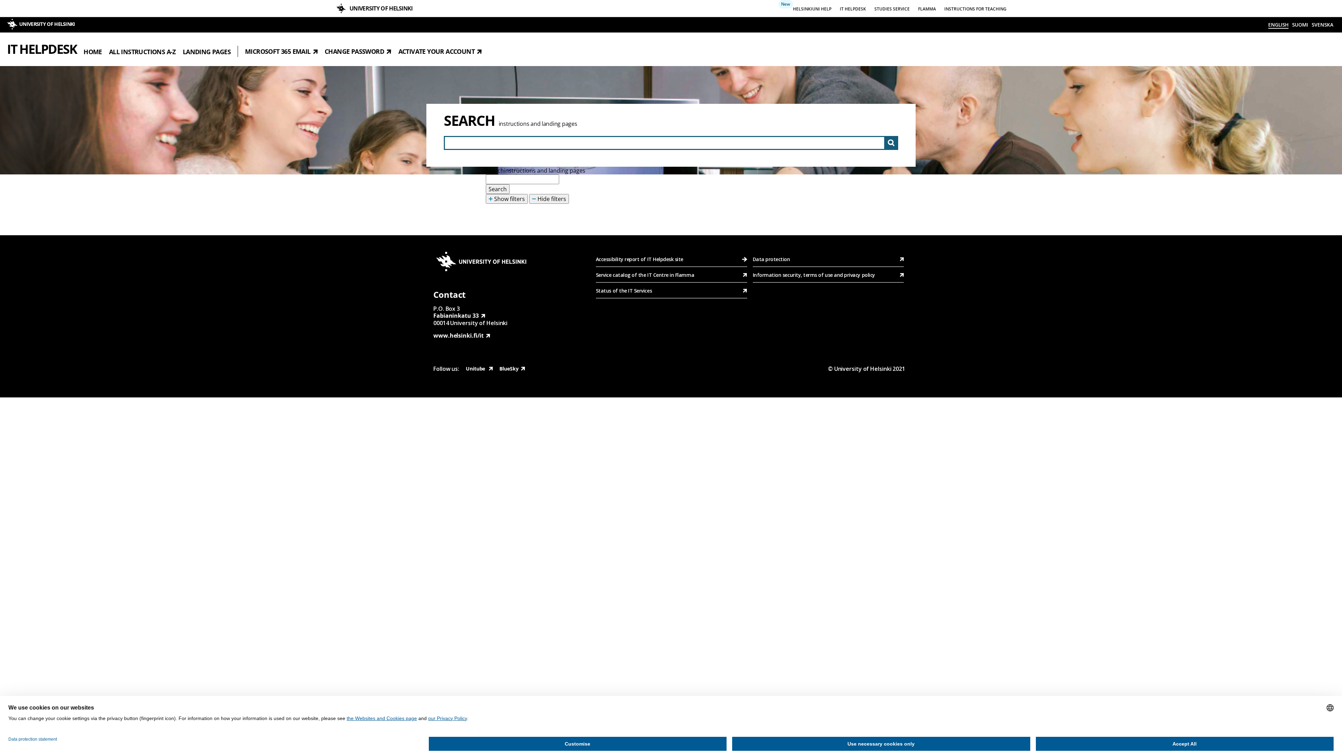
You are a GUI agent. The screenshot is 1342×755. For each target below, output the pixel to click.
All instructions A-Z (142, 51)
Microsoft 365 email (278, 51)
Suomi (1300, 24)
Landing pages (207, 51)
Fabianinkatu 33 (456, 315)
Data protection (771, 259)
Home (93, 51)
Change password (354, 51)
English (1278, 24)
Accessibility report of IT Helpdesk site (639, 259)
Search (469, 120)
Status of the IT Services (624, 290)
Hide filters (551, 199)
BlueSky (508, 368)
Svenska (1322, 24)
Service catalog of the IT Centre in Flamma (645, 275)
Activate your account (436, 51)
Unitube (476, 368)
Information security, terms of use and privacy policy (814, 275)
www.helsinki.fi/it (458, 335)
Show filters (509, 199)
